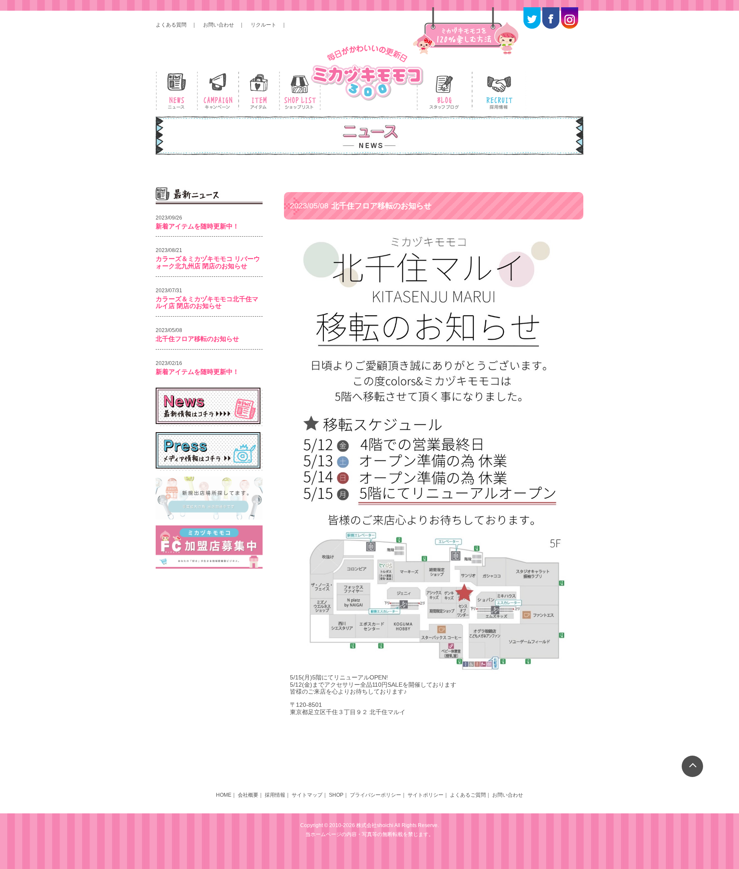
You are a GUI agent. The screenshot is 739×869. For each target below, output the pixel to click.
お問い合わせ (218, 25)
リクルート (263, 25)
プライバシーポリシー (375, 795)
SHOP (336, 795)
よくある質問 (171, 25)
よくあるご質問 (468, 795)
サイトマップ (307, 795)
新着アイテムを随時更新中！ (197, 226)
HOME (223, 795)
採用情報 (275, 795)
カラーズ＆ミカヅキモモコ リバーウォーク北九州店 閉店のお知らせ (208, 262)
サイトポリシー (425, 795)
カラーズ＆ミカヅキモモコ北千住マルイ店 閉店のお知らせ (207, 302)
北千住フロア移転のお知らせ (197, 338)
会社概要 (248, 795)
